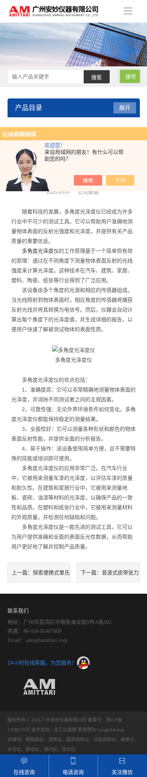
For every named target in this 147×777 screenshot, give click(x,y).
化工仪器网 (65, 729)
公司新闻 (88, 192)
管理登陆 (87, 729)
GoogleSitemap (110, 729)
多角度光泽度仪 (40, 251)
